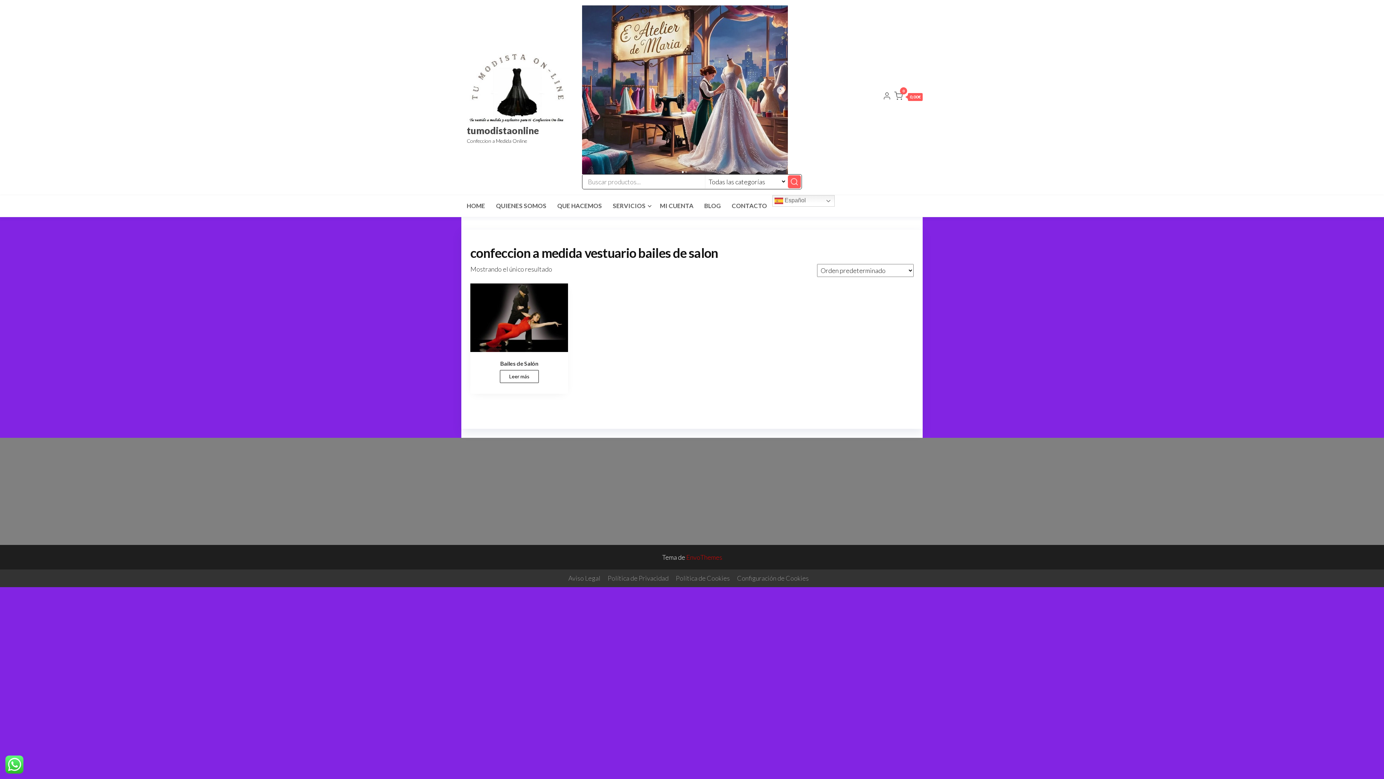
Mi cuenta (676, 206)
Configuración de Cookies (773, 578)
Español (794, 200)
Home (476, 206)
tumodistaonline (503, 130)
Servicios (629, 206)
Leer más (519, 376)
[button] (908, 97)
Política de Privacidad (638, 578)
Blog (712, 206)
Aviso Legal (584, 578)
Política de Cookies (703, 578)
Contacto (749, 206)
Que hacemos (579, 206)
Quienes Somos (521, 206)
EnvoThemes (704, 557)
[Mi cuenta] (887, 96)
